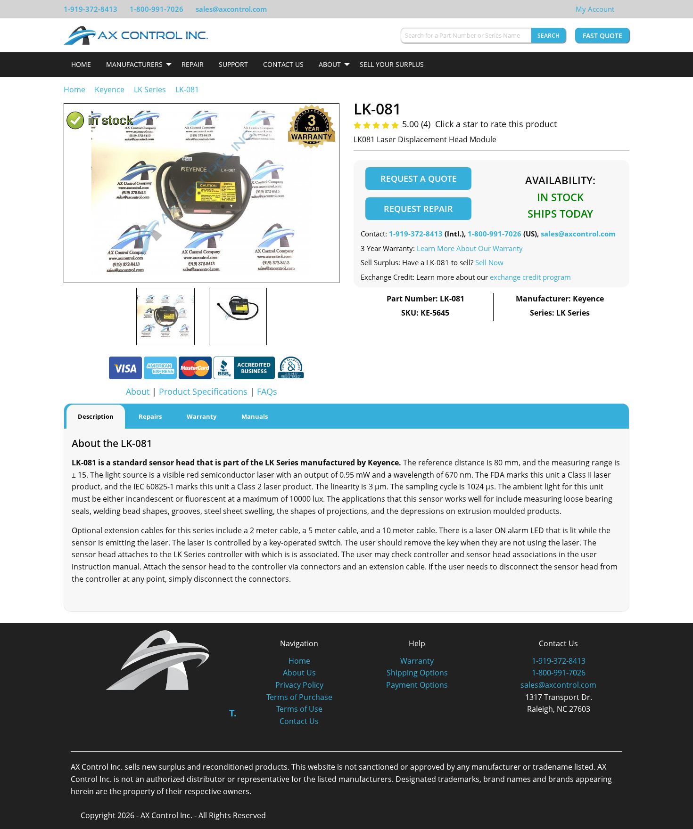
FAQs (267, 391)
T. (233, 713)
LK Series (150, 89)
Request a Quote (418, 178)
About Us (299, 672)
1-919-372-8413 (90, 9)
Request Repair (418, 208)
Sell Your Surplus (392, 64)
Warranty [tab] (201, 416)
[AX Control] (158, 659)
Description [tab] (96, 416)
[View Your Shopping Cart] (622, 9)
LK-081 (187, 89)
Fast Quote (602, 35)
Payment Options (417, 685)
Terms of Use (299, 709)
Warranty (417, 661)
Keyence (109, 89)
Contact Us (283, 64)
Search (548, 36)
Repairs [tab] (150, 416)
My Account (595, 9)
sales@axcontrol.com (231, 9)
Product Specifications (203, 391)
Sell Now (489, 262)
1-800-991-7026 (156, 9)
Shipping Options (417, 672)
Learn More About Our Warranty (470, 248)
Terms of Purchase (299, 697)
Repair (193, 64)
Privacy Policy (299, 685)
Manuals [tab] (254, 416)
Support (233, 64)
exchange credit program (530, 277)
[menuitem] (81, 64)
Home (81, 64)
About (330, 64)
